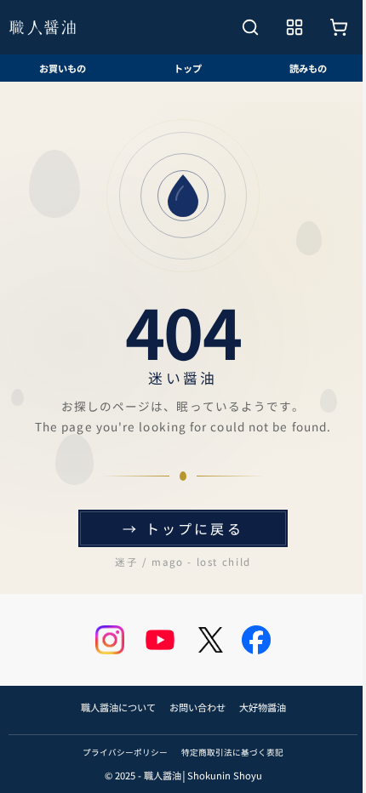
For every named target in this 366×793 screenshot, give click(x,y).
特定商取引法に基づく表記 (232, 752)
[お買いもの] (338, 27)
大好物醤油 (262, 707)
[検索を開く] (250, 27)
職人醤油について (118, 707)
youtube (160, 640)
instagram (109, 639)
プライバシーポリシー (125, 752)
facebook (256, 639)
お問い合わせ (197, 707)
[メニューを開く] (294, 27)
